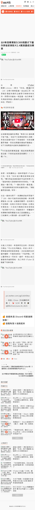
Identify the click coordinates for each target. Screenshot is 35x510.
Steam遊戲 (26, 11)
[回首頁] (6, 2)
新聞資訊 (19, 6)
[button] (33, 2)
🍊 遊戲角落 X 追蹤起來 (14, 323)
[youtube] (28, 2)
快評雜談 (26, 6)
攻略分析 (4, 6)
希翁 (3, 359)
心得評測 (11, 6)
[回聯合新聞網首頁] (2, 2)
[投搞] (25, 2)
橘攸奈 (18, 11)
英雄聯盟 (10, 11)
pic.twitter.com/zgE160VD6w (18, 295)
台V (9, 359)
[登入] (30, 2)
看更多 (17, 438)
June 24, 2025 (21, 306)
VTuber (15, 359)
